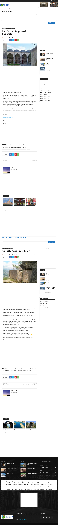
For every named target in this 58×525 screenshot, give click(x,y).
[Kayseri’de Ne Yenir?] (42, 54)
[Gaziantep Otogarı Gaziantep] (19, 202)
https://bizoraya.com (14, 169)
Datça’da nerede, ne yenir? (12, 468)
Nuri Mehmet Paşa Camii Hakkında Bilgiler (11, 87)
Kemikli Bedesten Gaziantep (31, 206)
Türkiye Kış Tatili (48, 63)
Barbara (41, 98)
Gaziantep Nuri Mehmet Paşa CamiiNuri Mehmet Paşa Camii (12, 147)
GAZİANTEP (11, 18)
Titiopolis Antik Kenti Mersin (8, 161)
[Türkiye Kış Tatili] (42, 64)
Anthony (41, 88)
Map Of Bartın (47, 88)
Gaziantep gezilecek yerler (7, 145)
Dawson (41, 100)
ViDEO (56, 523)
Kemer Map (47, 90)
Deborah (41, 92)
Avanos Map (45, 86)
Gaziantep (8, 144)
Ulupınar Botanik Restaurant (32, 473)
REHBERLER (44, 523)
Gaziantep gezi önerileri (15, 144)
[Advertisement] (22, 5)
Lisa (41, 86)
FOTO (53, 523)
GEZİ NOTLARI (49, 523)
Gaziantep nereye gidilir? (16, 145)
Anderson (42, 90)
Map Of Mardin (47, 100)
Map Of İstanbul (48, 92)
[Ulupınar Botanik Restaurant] (23, 475)
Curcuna (53, 3)
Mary (41, 94)
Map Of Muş (47, 98)
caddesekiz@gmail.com (23, 519)
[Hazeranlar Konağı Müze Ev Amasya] (23, 465)
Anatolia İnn (43, 3)
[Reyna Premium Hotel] (23, 470)
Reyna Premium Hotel (31, 468)
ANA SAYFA (39, 523)
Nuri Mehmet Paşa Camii (8, 117)
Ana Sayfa (4, 18)
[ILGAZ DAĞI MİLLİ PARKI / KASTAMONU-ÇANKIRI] (42, 69)
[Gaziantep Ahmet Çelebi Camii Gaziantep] (8, 202)
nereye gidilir (24, 147)
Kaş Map (45, 94)
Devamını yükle (47, 72)
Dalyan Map (45, 84)
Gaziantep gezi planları (23, 144)
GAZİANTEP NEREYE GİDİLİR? (22, 18)
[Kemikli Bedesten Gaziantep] (31, 202)
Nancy (41, 81)
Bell (41, 84)
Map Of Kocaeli (46, 81)
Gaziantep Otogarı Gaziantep (19, 206)
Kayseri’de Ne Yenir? (49, 53)
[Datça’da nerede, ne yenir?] (42, 59)
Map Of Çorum (47, 96)
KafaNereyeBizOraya (9, 37)
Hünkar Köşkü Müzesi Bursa (31, 161)
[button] (36, 14)
